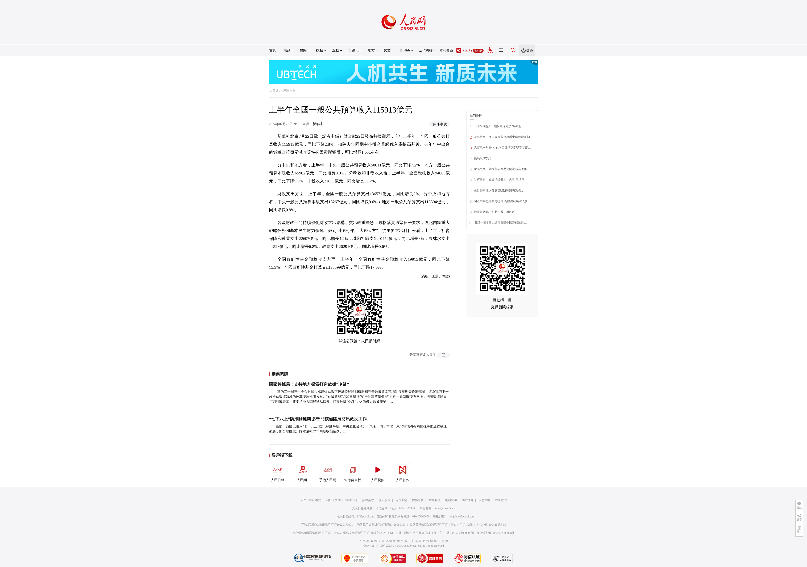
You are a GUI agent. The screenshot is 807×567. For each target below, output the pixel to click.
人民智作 (402, 480)
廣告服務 (384, 500)
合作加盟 (401, 500)
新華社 (318, 124)
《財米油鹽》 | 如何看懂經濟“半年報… (499, 126)
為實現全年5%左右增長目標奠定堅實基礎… (502, 147)
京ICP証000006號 (463, 532)
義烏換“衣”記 (482, 158)
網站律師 (467, 500)
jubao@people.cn (444, 508)
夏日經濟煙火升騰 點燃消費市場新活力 (499, 190)
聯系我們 (501, 500)
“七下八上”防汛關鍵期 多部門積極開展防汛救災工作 (318, 418)
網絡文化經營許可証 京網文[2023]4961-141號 (372, 532)
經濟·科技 (289, 90)
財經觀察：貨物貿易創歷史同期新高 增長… (502, 169)
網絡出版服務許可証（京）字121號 (427, 532)
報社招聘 (351, 500)
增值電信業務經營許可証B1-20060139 (381, 524)
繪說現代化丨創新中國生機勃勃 (494, 211)
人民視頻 (377, 480)
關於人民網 (333, 500)
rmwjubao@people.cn (461, 516)
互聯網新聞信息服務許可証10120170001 (327, 524)
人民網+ (303, 480)
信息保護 (484, 500)
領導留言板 (352, 480)
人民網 (274, 90)
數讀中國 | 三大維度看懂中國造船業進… (501, 222)
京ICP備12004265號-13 (491, 524)
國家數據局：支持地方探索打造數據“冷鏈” (309, 384)
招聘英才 (368, 500)
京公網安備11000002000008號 (495, 532)
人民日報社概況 (311, 500)
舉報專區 (446, 50)
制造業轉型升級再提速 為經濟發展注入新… (502, 201)
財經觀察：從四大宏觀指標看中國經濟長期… (503, 137)
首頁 (272, 50)
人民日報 (277, 480)
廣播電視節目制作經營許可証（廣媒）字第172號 (441, 524)
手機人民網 (327, 480)
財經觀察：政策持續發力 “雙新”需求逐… (500, 179)
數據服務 (434, 500)
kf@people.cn (365, 516)
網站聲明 (451, 500)
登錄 (529, 50)
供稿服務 (418, 500)
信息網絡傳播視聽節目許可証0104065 (316, 532)
